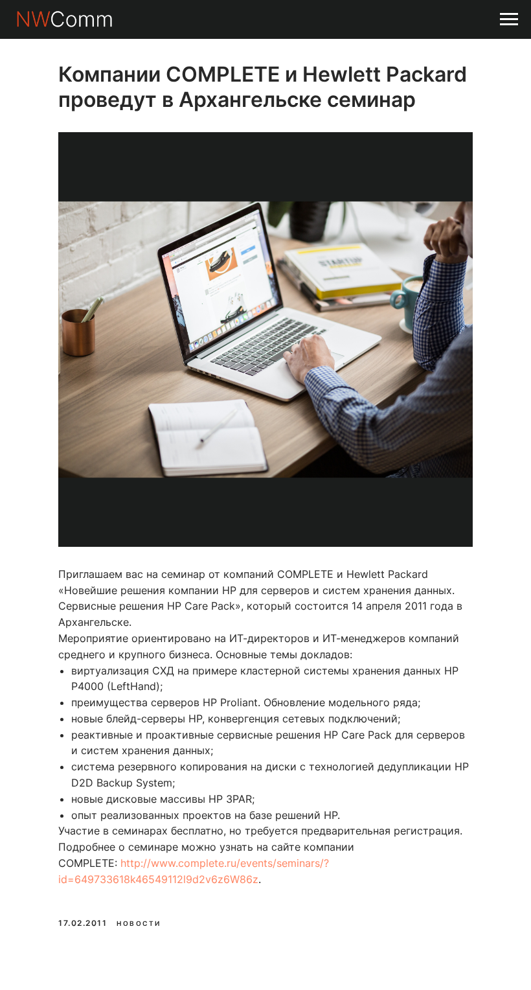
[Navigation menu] (509, 19)
